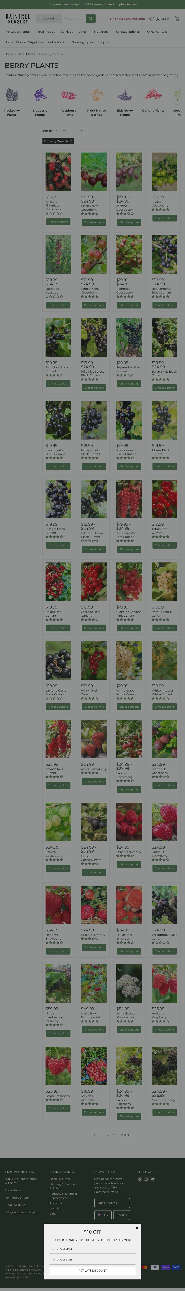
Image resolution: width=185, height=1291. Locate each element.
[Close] (137, 1228)
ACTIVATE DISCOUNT (93, 1271)
